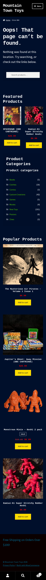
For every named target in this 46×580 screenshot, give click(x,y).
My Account (7, 575)
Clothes (12, 184)
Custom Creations (17, 194)
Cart (35, 573)
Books (12, 179)
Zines (11, 219)
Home (8, 20)
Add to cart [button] (12, 142)
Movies (12, 204)
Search (23, 575)
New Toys (13, 209)
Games (12, 199)
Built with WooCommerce (28, 565)
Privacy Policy (9, 565)
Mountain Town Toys (13, 8)
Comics (12, 189)
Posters (12, 214)
